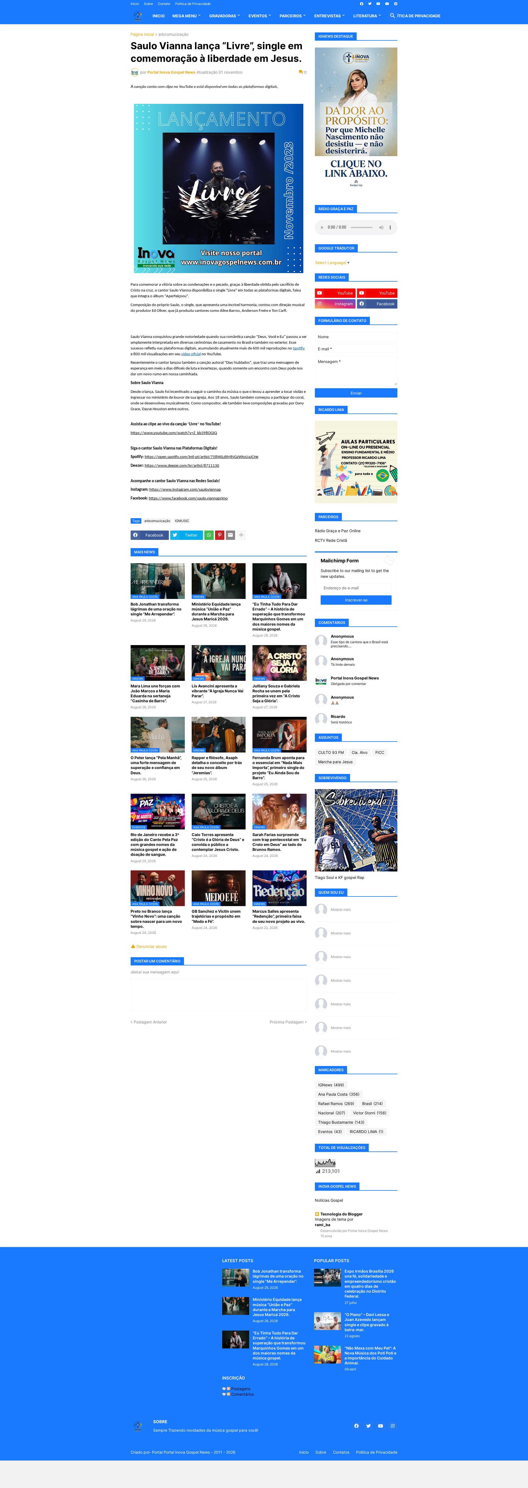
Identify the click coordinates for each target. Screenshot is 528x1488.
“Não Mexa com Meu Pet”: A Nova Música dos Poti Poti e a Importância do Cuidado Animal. (370, 1355)
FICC (379, 752)
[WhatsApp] (209, 535)
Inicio (135, 4)
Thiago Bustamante (341, 1122)
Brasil (372, 1103)
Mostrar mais (341, 909)
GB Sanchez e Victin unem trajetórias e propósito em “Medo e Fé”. (216, 916)
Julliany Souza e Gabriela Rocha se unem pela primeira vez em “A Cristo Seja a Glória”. (276, 693)
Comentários (242, 1394)
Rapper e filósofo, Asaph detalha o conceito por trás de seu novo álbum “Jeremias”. (217, 765)
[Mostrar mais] (241, 535)
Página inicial (142, 34)
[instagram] (392, 1426)
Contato (164, 4)
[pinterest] (395, 4)
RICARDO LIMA (366, 1131)
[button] (392, 16)
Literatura (365, 15)
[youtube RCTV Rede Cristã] (387, 4)
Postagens (240, 1388)
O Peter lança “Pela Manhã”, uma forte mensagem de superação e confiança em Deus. (156, 765)
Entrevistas (327, 15)
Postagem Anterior (150, 1022)
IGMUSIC (182, 521)
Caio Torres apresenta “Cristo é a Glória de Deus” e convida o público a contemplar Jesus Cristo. (218, 842)
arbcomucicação (173, 34)
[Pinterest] (219, 535)
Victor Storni (369, 1113)
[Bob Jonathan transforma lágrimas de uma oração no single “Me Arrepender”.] (235, 1278)
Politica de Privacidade (193, 4)
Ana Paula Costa (338, 1094)
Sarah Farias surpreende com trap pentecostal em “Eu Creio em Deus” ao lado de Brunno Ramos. (279, 842)
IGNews (331, 1084)
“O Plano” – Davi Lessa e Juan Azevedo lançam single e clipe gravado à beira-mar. (367, 1322)
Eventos (258, 15)
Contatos (341, 1452)
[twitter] (370, 4)
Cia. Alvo (359, 752)
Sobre (148, 4)
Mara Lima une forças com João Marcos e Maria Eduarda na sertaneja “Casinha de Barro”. (155, 693)
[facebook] (361, 4)
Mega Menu (184, 15)
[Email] (230, 535)
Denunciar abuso (151, 946)
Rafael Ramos (336, 1103)
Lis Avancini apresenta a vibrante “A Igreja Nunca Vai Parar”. (217, 691)
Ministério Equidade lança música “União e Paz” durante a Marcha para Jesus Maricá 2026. (216, 611)
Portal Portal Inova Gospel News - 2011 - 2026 (193, 1452)
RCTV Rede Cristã (331, 540)
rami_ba (322, 1224)
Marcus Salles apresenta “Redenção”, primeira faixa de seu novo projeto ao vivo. (278, 916)
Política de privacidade (415, 15)
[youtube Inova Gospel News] (378, 4)
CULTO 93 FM (331, 752)
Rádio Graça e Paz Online (338, 530)
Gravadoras (222, 15)
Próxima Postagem (287, 1022)
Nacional (331, 1113)
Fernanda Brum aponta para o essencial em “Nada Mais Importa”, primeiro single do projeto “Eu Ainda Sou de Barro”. (278, 767)
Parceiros (291, 15)
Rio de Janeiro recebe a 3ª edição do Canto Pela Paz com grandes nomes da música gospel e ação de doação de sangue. (155, 844)
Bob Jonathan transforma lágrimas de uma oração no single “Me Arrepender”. (156, 609)
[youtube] (380, 1426)
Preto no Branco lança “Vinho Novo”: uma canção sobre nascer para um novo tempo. (156, 919)
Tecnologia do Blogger (341, 1214)
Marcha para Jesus (335, 761)
